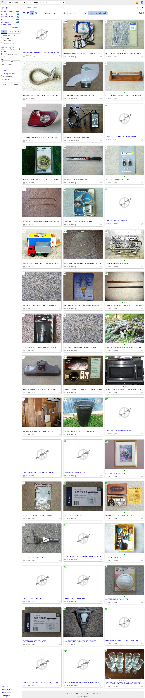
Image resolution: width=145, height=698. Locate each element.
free (4, 56)
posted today (7, 41)
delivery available (9, 74)
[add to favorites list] (24, 56)
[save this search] (142, 8)
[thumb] (28, 13)
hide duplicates (8, 43)
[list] (24, 13)
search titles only (9, 36)
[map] (36, 13)
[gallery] (32, 13)
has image (6, 38)
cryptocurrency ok (9, 76)
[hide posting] (59, 56)
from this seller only (10, 54)
